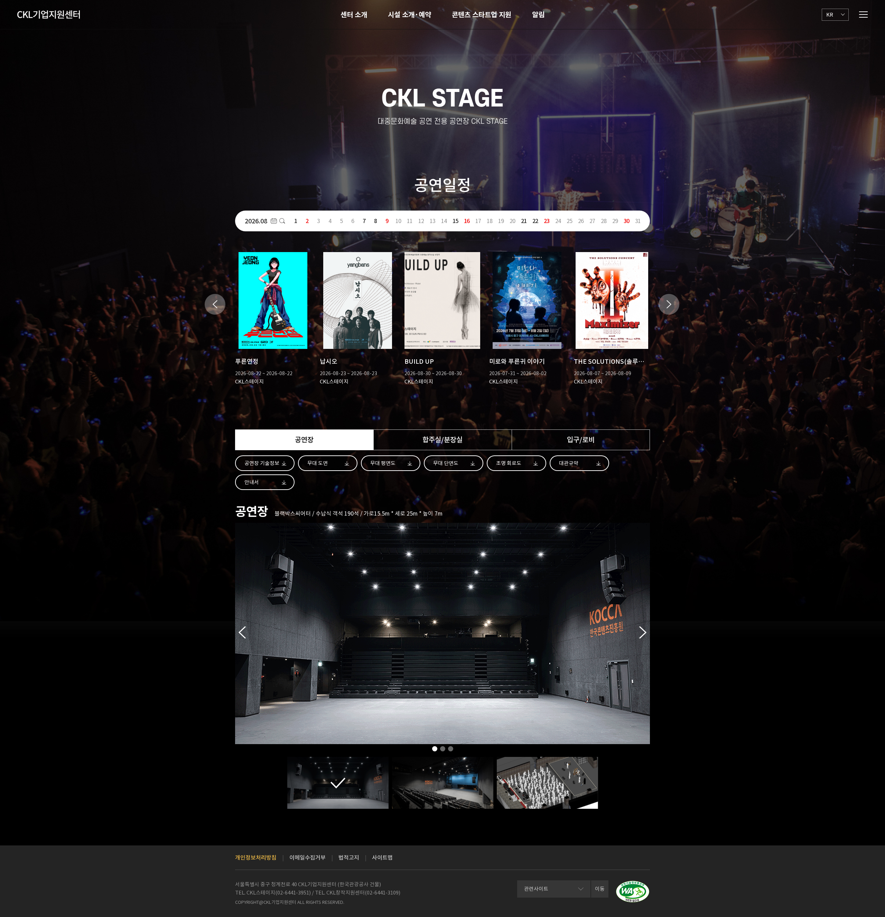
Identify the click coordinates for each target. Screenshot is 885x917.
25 (569, 220)
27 (592, 220)
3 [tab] (450, 750)
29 (615, 220)
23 (546, 220)
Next (669, 304)
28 (603, 220)
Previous (215, 304)
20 (512, 220)
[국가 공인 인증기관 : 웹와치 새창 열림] (632, 891)
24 (558, 220)
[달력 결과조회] (282, 221)
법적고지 (348, 857)
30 (626, 220)
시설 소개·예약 (409, 14)
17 (478, 220)
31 (638, 220)
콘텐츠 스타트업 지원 (481, 14)
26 (581, 220)
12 (421, 220)
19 (501, 220)
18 (489, 220)
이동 (600, 889)
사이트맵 (382, 857)
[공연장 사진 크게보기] (338, 783)
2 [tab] (442, 750)
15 (455, 220)
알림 (538, 14)
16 (466, 220)
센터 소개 (354, 14)
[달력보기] (274, 221)
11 (409, 220)
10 (398, 220)
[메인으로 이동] (48, 14)
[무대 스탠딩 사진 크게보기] (547, 783)
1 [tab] (434, 750)
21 (524, 220)
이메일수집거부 (307, 857)
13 (432, 220)
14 (444, 220)
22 (535, 220)
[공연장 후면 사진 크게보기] (442, 783)
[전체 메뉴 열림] (863, 14)
